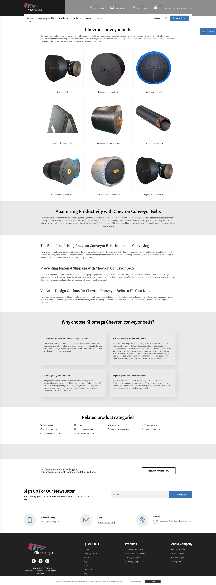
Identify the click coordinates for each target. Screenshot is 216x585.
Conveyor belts (82, 425)
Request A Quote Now (158, 470)
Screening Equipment (134, 561)
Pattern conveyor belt (51, 434)
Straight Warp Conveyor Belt (153, 194)
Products (63, 18)
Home (30, 18)
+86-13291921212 (142, 8)
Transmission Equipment (135, 553)
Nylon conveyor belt (154, 92)
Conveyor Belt (62, 92)
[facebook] (34, 561)
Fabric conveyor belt (50, 429)
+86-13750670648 (99, 8)
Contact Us (101, 18)
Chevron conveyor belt (152, 429)
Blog (85, 573)
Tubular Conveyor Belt (154, 143)
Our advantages (177, 557)
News (88, 18)
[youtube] (40, 561)
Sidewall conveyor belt (85, 434)
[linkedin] (47, 561)
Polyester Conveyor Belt (108, 92)
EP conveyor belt (150, 425)
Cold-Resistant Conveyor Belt (108, 194)
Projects (77, 18)
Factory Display (177, 553)
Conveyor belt (48, 425)
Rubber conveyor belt (84, 429)
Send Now (180, 494)
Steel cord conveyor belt (119, 429)
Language (156, 18)
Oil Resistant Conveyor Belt (62, 194)
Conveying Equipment (134, 549)
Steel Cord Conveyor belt (62, 143)
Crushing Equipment (133, 557)
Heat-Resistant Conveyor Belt (108, 143)
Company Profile (46, 18)
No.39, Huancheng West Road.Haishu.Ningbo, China (175, 8)
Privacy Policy (176, 561)
